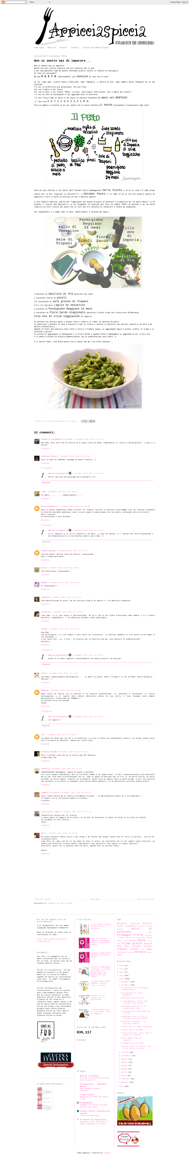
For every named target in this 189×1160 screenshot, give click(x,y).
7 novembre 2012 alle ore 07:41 (88, 439)
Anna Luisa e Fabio (50, 812)
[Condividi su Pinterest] (93, 421)
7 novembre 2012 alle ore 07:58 (74, 456)
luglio (124, 1062)
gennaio (125, 1082)
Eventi (150, 932)
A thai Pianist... (88, 1095)
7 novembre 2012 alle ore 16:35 (63, 629)
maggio (124, 1069)
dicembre (126, 982)
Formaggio (124, 934)
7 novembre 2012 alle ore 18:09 (87, 530)
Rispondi (45, 448)
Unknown (44, 690)
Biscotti (147, 923)
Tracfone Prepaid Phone (89, 1115)
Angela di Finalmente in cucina (56, 439)
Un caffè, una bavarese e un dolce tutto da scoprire (94, 1079)
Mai (42, 833)
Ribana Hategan (48, 551)
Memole (44, 582)
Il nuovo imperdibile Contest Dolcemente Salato (101, 955)
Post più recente (43, 899)
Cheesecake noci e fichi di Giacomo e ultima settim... (135, 1017)
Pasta (133, 940)
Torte (134, 948)
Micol (43, 568)
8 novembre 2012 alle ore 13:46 (73, 752)
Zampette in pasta (50, 793)
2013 (121, 975)
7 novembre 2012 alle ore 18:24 (60, 735)
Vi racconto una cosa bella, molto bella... (135, 989)
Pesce (141, 940)
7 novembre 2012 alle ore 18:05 (87, 473)
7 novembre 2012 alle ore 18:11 (87, 655)
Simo (43, 492)
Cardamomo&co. (86, 1103)
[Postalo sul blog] (85, 421)
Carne (120, 926)
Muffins (126, 941)
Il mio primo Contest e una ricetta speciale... (101, 926)
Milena (44, 629)
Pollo (150, 941)
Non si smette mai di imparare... (131, 1039)
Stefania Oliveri (49, 456)
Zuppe (119, 955)
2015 (121, 969)
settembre (126, 1056)
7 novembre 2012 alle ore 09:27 (72, 551)
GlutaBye (148, 935)
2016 (121, 966)
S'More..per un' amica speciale (136, 1027)
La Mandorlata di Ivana (132, 1043)
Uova (142, 949)
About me (52, 48)
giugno (124, 1065)
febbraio (126, 1079)
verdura (130, 952)
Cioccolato (131, 926)
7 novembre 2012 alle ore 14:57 (65, 597)
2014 (121, 972)
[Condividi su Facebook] (91, 421)
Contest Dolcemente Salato (96, 48)
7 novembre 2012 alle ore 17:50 (64, 690)
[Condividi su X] (88, 421)
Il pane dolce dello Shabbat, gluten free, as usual (100, 983)
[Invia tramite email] (82, 421)
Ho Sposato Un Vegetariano (93, 1120)
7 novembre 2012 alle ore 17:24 (62, 673)
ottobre (125, 1052)
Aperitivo (135, 923)
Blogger (107, 1153)
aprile (124, 1072)
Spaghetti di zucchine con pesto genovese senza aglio (93, 1106)
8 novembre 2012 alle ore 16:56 (65, 769)
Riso (127, 946)
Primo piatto (132, 943)
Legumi (138, 937)
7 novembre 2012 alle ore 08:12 (61, 492)
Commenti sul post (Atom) (60, 903)
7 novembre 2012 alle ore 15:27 (66, 612)
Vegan (149, 949)
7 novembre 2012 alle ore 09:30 (62, 568)
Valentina (45, 612)
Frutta (138, 934)
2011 (121, 1086)
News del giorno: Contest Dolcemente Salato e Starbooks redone (100, 941)
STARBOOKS (122, 949)
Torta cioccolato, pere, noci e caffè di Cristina (136, 1034)
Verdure (140, 952)
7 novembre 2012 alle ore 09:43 (63, 582)
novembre (126, 985)
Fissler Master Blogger (132, 1030)
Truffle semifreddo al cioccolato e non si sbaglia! (100, 1011)
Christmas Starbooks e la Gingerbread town (133, 1007)
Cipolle (141, 926)
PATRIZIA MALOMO (49, 752)
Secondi (136, 946)
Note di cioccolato (89, 1076)
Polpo (119, 944)
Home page (39, 48)
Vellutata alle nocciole (133, 998)
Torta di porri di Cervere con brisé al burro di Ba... (136, 1047)
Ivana (43, 673)
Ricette (63, 48)
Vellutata (121, 952)
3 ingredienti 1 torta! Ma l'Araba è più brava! (134, 1002)
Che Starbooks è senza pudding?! (131, 994)
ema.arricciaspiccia (58, 473)
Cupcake (120, 929)
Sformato (148, 946)
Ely (42, 735)
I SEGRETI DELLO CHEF (126, 937)
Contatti (75, 48)
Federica (45, 769)
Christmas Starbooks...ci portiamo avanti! (133, 1022)
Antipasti (122, 923)
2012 (121, 979)
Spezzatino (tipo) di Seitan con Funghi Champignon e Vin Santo (93, 1123)
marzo (124, 1075)
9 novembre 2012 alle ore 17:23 (76, 812)
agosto (124, 1059)
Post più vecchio (146, 899)
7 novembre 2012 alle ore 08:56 (74, 506)
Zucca (150, 952)
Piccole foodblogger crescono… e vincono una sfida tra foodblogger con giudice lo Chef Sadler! (100, 972)
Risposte (48, 468)
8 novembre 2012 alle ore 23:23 (75, 793)
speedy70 (45, 597)
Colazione (148, 926)
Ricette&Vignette (49, 506)
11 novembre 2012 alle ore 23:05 (61, 833)
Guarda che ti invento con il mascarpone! (98, 997)
